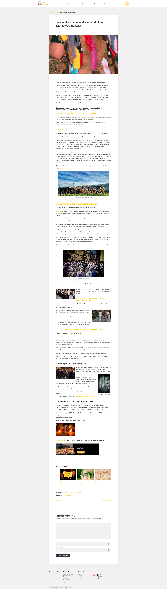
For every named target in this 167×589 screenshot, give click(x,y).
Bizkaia (64, 495)
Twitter (79, 574)
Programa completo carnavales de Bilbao (85, 396)
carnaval (69, 495)
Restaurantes (83, 3)
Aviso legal (61, 587)
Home (51, 12)
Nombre (58, 540)
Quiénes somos (98, 3)
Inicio (68, 3)
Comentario (59, 521)
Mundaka (59, 211)
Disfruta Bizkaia (67, 492)
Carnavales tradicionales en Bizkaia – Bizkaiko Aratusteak (79, 24)
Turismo (65, 578)
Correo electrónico (60, 547)
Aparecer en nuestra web (67, 581)
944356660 (53, 576)
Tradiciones (56, 12)
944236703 (53, 577)
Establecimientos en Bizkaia (67, 576)
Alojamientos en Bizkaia (68, 574)
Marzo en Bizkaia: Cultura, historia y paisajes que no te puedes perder (84, 484)
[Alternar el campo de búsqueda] (127, 3)
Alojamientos (75, 3)
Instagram (80, 577)
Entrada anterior (60, 500)
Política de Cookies (67, 587)
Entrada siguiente (106, 500)
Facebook (80, 575)
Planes (90, 3)
